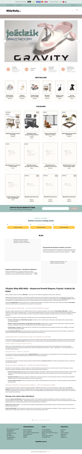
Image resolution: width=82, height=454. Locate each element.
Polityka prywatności (27, 434)
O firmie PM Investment (47, 431)
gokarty (13, 358)
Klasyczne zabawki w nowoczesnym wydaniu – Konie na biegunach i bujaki (30, 385)
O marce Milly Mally (46, 429)
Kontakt (25, 437)
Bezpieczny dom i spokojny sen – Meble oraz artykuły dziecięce (26, 365)
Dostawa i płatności (27, 429)
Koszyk (62, 431)
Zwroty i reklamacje (27, 431)
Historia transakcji (65, 432)
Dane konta (63, 429)
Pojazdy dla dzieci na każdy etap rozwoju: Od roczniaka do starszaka (28, 337)
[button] (31, 427)
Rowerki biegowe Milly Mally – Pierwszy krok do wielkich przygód (27, 308)
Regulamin (25, 435)
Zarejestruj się (64, 437)
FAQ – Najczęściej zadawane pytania (31, 432)
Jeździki (7, 358)
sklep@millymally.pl (10, 5)
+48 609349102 (19, 5)
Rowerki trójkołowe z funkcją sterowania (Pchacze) (18, 343)
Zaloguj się (63, 435)
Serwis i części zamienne (47, 435)
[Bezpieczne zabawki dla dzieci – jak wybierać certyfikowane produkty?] (59, 272)
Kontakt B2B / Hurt (46, 437)
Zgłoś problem (64, 434)
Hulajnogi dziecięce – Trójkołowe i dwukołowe (17, 351)
